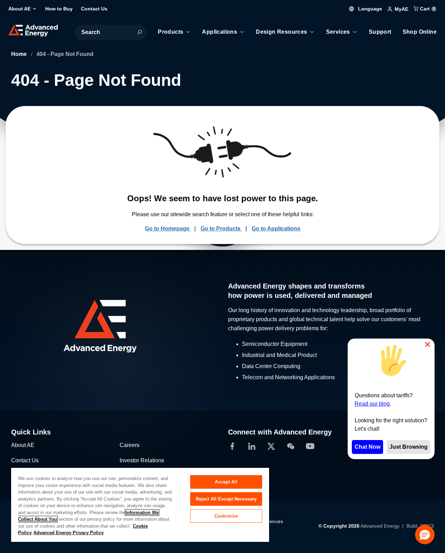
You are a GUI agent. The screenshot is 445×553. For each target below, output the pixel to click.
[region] (140, 504)
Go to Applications (276, 228)
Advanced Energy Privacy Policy (68, 532)
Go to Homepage (168, 228)
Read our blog (372, 404)
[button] (425, 534)
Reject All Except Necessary (226, 499)
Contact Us (25, 460)
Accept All (226, 482)
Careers (129, 445)
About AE (22, 445)
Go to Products (221, 228)
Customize (226, 516)
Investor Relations (142, 460)
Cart (427, 8)
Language (369, 8)
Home (19, 54)
